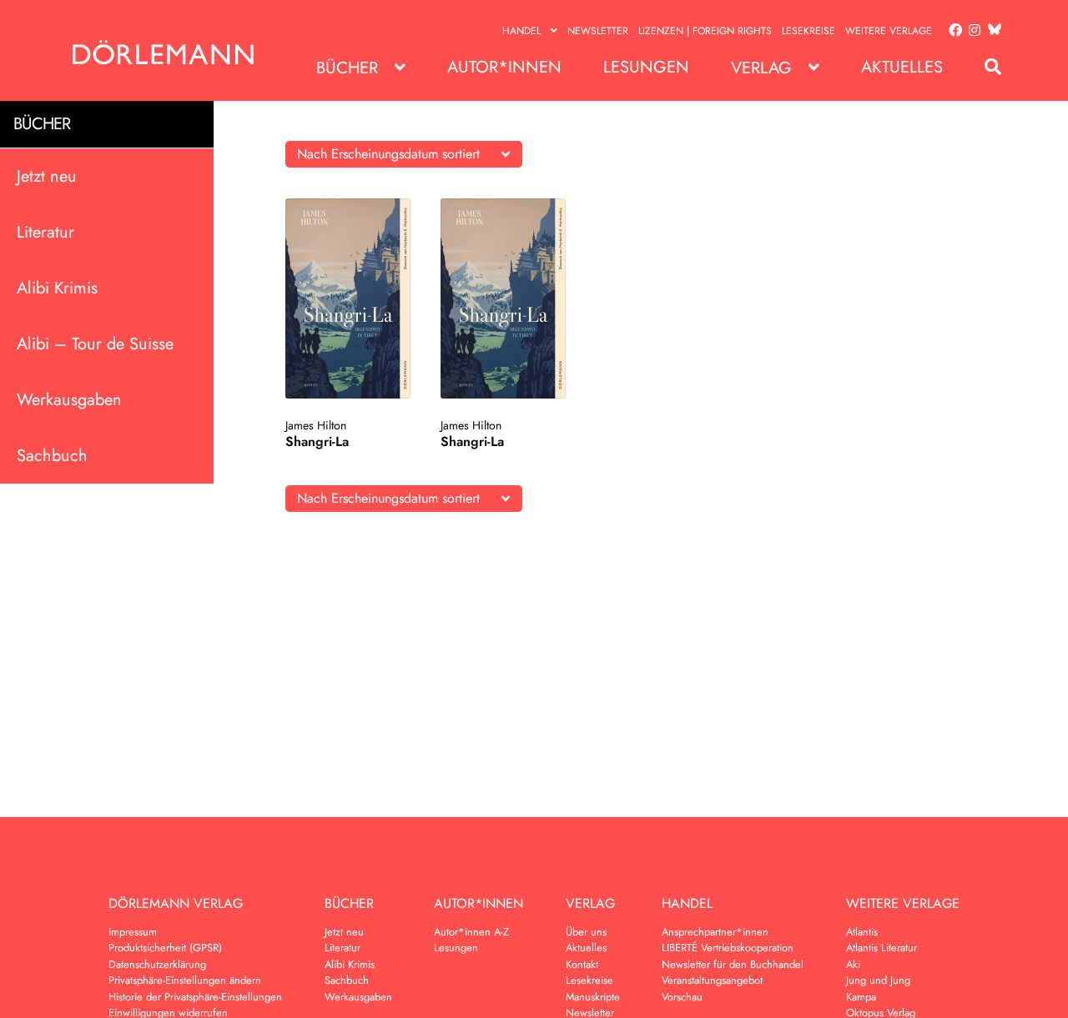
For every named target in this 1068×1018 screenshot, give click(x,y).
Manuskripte (593, 997)
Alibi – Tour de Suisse (95, 343)
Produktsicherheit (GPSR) (165, 947)
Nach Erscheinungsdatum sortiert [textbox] (388, 153)
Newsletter (597, 30)
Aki (853, 964)
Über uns (586, 932)
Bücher (347, 68)
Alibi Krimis (57, 287)
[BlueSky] (991, 30)
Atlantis (862, 932)
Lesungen (646, 67)
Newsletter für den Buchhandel (733, 964)
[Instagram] (971, 31)
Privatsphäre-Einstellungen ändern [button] (184, 980)
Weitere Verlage (888, 30)
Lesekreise (808, 30)
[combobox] (403, 154)
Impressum (132, 932)
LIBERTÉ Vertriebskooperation (727, 947)
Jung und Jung (878, 980)
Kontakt (582, 964)
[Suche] (984, 67)
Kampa (861, 997)
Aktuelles (902, 67)
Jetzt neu (47, 175)
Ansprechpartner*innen (715, 932)
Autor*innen (504, 67)
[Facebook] (952, 31)
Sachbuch (52, 455)
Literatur (45, 231)
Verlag (761, 68)
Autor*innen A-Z (471, 932)
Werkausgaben (69, 399)
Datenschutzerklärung (157, 964)
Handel (521, 30)
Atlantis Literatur (881, 947)
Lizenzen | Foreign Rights (705, 30)
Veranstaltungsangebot (712, 980)
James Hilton (315, 425)
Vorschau (682, 997)
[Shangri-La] (348, 298)
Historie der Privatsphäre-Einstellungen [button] (195, 997)
